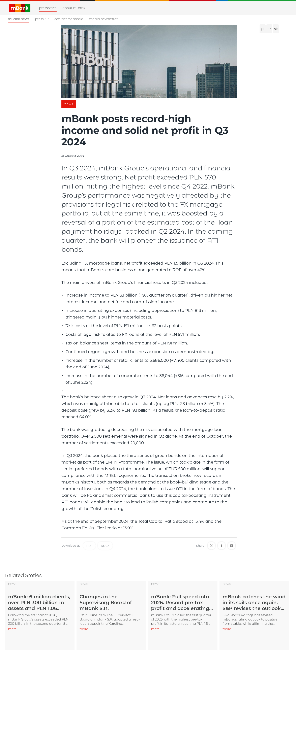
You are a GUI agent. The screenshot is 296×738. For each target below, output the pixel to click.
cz (269, 29)
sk (276, 29)
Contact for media (68, 19)
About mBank (73, 8)
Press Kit (42, 19)
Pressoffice (48, 8)
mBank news (18, 19)
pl (262, 29)
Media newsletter (103, 19)
